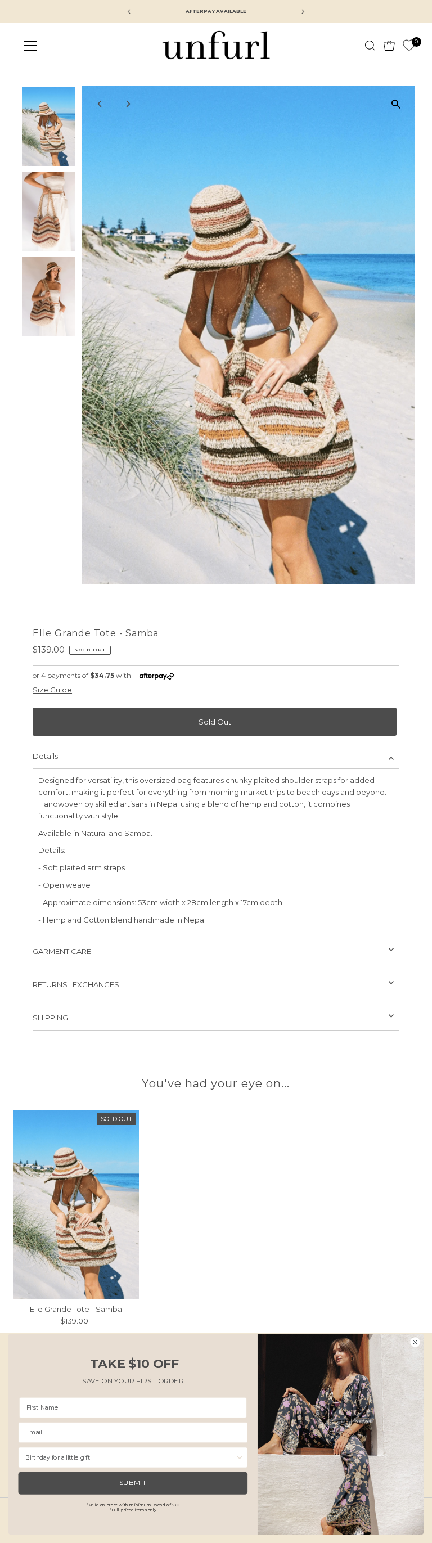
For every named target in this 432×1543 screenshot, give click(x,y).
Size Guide (52, 690)
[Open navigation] (63, 46)
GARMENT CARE (62, 951)
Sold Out (215, 721)
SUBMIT (133, 1483)
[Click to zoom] (396, 104)
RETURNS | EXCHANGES (76, 984)
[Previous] (100, 103)
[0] (409, 45)
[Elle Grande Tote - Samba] (76, 1204)
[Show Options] (240, 1457)
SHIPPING (50, 1017)
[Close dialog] (415, 1342)
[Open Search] (370, 46)
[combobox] (130, 1457)
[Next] (128, 103)
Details (45, 756)
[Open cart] (389, 46)
